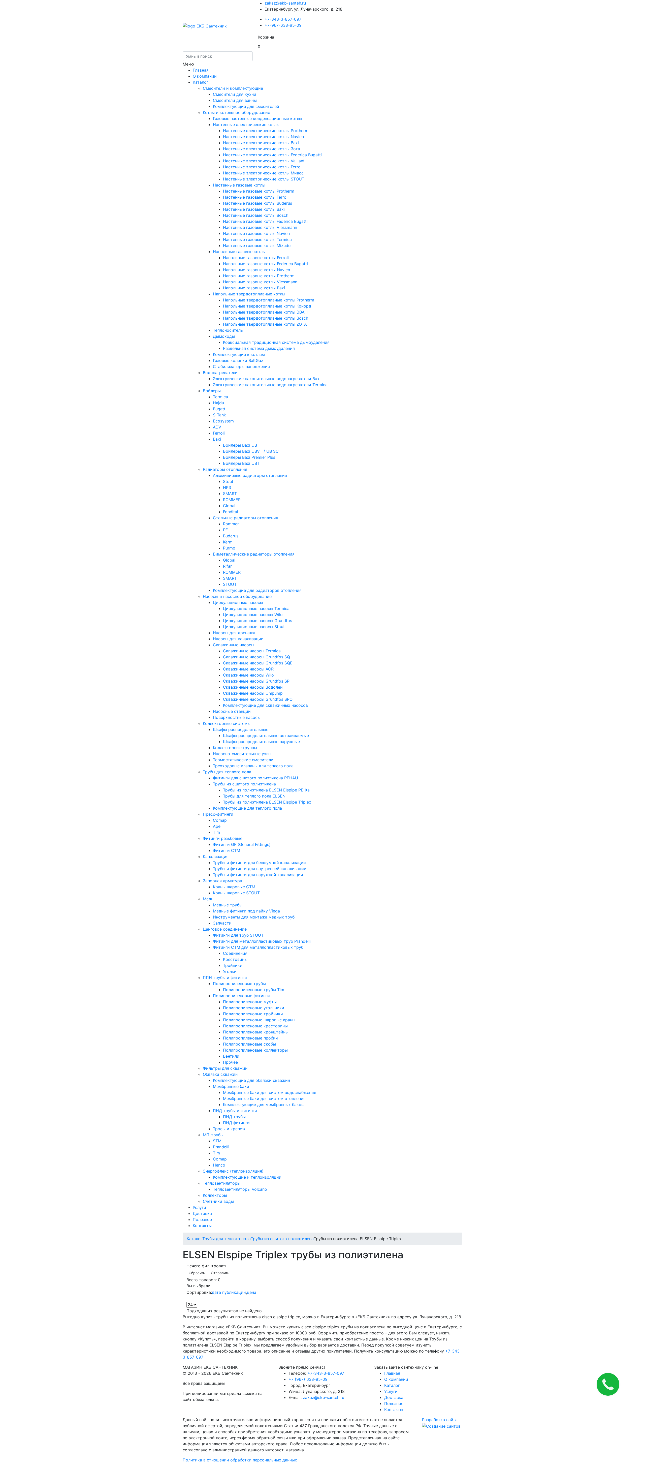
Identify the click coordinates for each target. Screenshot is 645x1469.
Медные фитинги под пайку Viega (246, 910)
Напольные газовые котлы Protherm (259, 275)
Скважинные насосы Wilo (248, 675)
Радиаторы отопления (225, 469)
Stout (228, 481)
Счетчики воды (218, 1201)
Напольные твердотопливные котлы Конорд (267, 306)
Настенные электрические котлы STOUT (263, 178)
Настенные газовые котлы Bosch (255, 215)
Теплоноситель (228, 330)
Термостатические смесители (243, 759)
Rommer (231, 523)
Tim (216, 832)
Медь (208, 898)
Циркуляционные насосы (238, 602)
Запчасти (222, 923)
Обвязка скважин (220, 1074)
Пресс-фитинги (218, 814)
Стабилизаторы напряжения (241, 366)
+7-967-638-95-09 (283, 25)
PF (225, 529)
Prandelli (221, 1146)
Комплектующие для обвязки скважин (251, 1080)
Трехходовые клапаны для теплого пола (253, 765)
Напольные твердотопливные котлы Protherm (268, 299)
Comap (220, 820)
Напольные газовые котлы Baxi (254, 287)
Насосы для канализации (238, 638)
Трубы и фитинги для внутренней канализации (259, 868)
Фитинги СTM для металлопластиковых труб (258, 947)
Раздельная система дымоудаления (259, 348)
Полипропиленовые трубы (239, 983)
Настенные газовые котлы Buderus (257, 203)
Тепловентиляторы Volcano (240, 1189)
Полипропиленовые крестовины (255, 1025)
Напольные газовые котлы (239, 251)
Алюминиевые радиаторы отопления (250, 475)
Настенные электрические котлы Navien (263, 136)
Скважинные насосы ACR (248, 668)
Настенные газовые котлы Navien (256, 233)
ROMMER (232, 499)
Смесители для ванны (235, 100)
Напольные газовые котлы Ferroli (256, 257)
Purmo (229, 547)
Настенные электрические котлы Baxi (261, 142)
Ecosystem (223, 420)
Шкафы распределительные (240, 729)
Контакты (202, 1225)
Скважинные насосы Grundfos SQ (256, 656)
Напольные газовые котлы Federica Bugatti (265, 263)
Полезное (202, 1219)
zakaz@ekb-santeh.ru (285, 3)
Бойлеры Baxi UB (240, 445)
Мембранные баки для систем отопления (264, 1098)
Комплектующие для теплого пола (247, 808)
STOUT (230, 584)
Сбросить (197, 1273)
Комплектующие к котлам (239, 354)
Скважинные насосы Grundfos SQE (258, 662)
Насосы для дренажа (234, 632)
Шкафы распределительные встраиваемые (266, 735)
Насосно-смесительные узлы (242, 753)
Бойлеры (212, 390)
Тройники (232, 965)
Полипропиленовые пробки (250, 1037)
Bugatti (220, 408)
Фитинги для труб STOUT (238, 935)
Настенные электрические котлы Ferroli (263, 166)
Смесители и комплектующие (233, 88)
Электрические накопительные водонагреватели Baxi (266, 378)
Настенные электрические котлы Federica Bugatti (272, 154)
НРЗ (227, 487)
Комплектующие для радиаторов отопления (257, 590)
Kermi (228, 541)
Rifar (227, 566)
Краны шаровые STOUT (236, 892)
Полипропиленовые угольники (253, 1007)
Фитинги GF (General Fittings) (242, 844)
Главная (201, 70)
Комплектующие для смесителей (246, 106)
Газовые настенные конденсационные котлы (257, 118)
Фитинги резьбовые (222, 838)
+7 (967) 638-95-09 (308, 1379)
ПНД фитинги (236, 1122)
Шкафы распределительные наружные (261, 741)
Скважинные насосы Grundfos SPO (258, 699)
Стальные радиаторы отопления (245, 517)
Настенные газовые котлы (239, 185)
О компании (205, 76)
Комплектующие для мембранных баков (263, 1104)
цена (251, 1292)
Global (229, 505)
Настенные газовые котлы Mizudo (257, 245)
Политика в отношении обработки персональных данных (240, 1459)
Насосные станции (232, 711)
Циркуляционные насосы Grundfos (257, 620)
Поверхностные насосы (237, 717)
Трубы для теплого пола (227, 771)
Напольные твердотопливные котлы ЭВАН (265, 312)
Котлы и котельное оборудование (236, 112)
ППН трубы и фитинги (225, 977)
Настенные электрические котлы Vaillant (264, 160)
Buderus (230, 535)
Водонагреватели (220, 372)
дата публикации (229, 1292)
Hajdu (218, 402)
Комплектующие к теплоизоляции (247, 1177)
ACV (217, 427)
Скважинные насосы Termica (252, 650)
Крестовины (235, 959)
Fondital (230, 511)
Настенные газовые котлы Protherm (258, 191)
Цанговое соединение (225, 929)
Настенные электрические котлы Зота (261, 148)
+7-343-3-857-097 (283, 19)
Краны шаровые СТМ (234, 886)
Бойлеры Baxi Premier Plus (249, 457)
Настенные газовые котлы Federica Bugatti (265, 221)
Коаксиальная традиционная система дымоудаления (276, 342)
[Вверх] (1, 1465)
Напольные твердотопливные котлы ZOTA (265, 324)
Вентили (231, 1056)
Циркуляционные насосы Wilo (253, 614)
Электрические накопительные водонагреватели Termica (270, 384)
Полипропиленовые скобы (249, 1044)
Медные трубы (227, 904)
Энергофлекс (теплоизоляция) (233, 1171)
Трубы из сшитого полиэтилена (244, 783)
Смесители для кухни (234, 94)
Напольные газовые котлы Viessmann (260, 281)
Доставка (202, 1213)
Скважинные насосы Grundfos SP (256, 681)
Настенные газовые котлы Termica (257, 239)
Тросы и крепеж (229, 1128)
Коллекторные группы (235, 747)
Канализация (216, 856)
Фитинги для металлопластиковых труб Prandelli (262, 941)
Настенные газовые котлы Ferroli (255, 197)
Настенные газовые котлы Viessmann (260, 227)
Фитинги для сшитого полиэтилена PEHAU (255, 777)
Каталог (200, 82)
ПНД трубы (234, 1116)
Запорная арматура (222, 880)
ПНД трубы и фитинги (235, 1110)
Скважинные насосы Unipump (253, 693)
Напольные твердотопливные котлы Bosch (265, 318)
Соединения (235, 953)
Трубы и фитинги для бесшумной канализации (259, 862)
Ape (216, 826)
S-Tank (219, 414)
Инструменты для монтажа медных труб (254, 917)
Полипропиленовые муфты (250, 1001)
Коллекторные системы (226, 723)
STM (217, 1140)
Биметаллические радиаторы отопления (254, 554)
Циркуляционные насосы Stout (254, 626)
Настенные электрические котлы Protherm (265, 130)
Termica (220, 396)
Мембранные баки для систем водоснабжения (269, 1092)
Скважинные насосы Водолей (253, 687)
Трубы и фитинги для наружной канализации (258, 874)
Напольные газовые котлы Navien (256, 269)
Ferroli (219, 433)
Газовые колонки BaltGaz (238, 360)
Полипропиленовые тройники (253, 1013)
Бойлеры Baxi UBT (241, 463)
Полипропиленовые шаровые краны (259, 1019)
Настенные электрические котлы (246, 124)
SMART (230, 493)
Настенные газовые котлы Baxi (254, 209)
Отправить (220, 1273)
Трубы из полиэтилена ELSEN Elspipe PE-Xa (266, 789)
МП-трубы (213, 1134)
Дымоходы (224, 336)
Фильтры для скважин (225, 1068)
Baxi (217, 439)
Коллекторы (215, 1195)
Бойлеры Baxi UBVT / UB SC (251, 451)
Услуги (199, 1207)
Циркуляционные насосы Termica (256, 608)
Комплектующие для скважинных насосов (265, 705)
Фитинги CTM (226, 850)
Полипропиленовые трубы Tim (253, 989)
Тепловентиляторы (221, 1183)
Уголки (230, 971)
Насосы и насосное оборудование (237, 596)
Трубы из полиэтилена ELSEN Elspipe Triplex (267, 802)
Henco (219, 1165)
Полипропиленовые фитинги (241, 995)
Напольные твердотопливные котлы (249, 293)
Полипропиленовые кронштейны (255, 1031)
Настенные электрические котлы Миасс (263, 172)
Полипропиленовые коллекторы (255, 1050)
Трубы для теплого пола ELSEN (254, 796)
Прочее (230, 1062)
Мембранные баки (231, 1086)
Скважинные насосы (233, 644)
